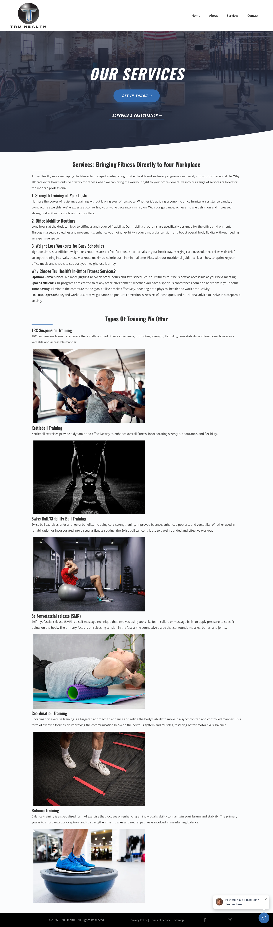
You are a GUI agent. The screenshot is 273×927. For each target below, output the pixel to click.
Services (232, 16)
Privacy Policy (139, 920)
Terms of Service (160, 920)
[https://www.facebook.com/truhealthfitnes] (204, 920)
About (213, 16)
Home (196, 16)
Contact (252, 16)
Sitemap (179, 920)
